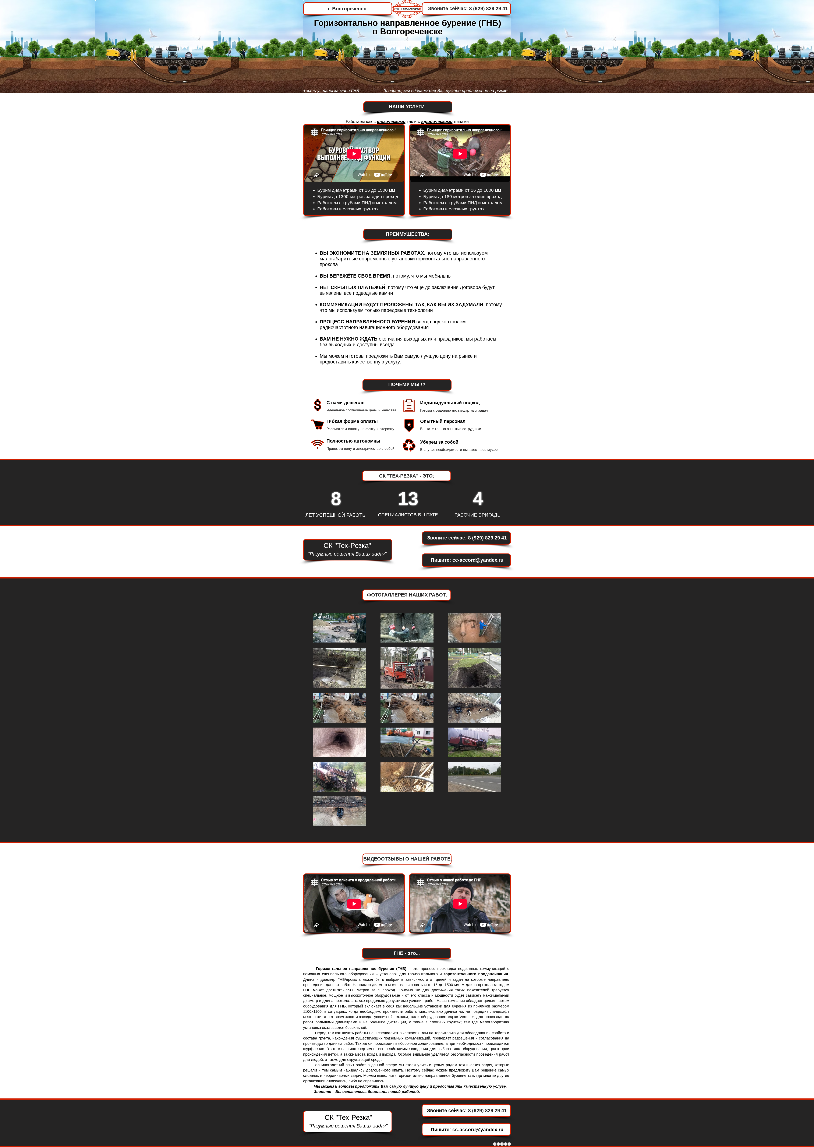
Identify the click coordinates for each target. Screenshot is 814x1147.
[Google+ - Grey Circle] (502, 1144)
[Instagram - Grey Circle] (509, 1144)
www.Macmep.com (340, 1137)
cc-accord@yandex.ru (477, 560)
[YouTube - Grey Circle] (505, 1144)
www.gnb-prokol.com (341, 1140)
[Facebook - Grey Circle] (494, 1144)
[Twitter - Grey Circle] (498, 1144)
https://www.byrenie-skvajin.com (356, 1143)
